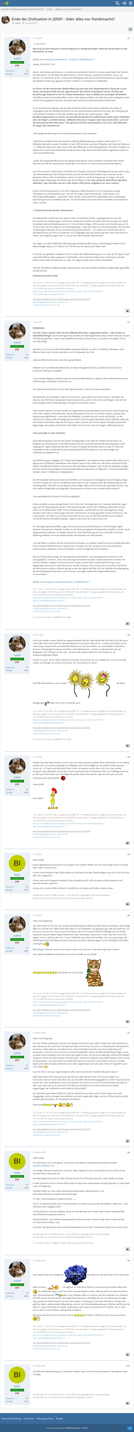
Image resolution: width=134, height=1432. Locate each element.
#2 (128, 322)
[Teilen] (130, 29)
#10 (128, 1366)
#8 (128, 1152)
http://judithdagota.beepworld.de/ (48, 294)
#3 (128, 635)
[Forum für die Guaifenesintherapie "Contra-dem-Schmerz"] (5, 3)
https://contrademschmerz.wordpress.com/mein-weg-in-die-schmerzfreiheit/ (67, 291)
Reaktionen (10, 71)
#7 (128, 1033)
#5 (128, 854)
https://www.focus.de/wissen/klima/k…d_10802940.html (64, 582)
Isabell (18, 23)
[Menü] (130, 3)
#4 (128, 757)
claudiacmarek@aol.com (44, 1165)
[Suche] (117, 3)
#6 (128, 915)
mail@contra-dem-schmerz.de (46, 305)
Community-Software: (67, 1428)
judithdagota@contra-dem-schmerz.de (50, 302)
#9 (128, 1260)
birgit (55, 1243)
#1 (128, 38)
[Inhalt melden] (127, 311)
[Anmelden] (124, 3)
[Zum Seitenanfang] (130, 1428)
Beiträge (9, 74)
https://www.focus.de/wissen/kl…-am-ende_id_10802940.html (66, 59)
